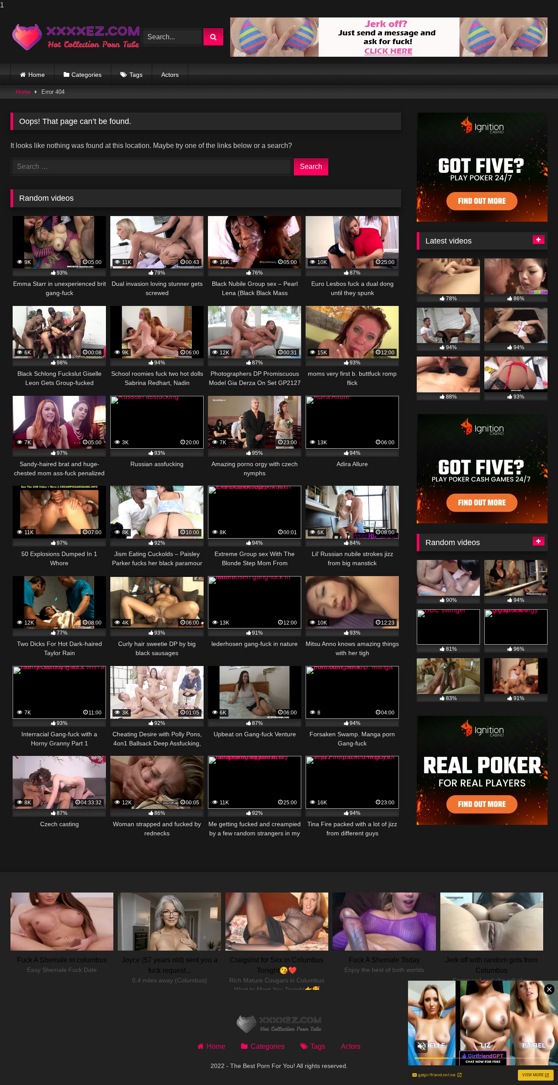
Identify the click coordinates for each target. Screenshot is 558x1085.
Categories (86, 74)
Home (36, 74)
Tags (136, 74)
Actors (170, 74)
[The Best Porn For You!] (75, 37)
